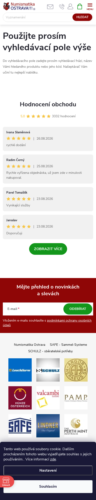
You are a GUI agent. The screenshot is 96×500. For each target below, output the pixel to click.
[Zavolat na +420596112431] (62, 6)
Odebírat (77, 309)
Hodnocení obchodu (48, 104)
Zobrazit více (48, 249)
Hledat (82, 17)
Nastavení (48, 470)
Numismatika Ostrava (29, 344)
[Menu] (90, 6)
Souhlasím (48, 486)
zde (53, 459)
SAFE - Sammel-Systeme (68, 344)
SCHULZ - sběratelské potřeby (50, 351)
